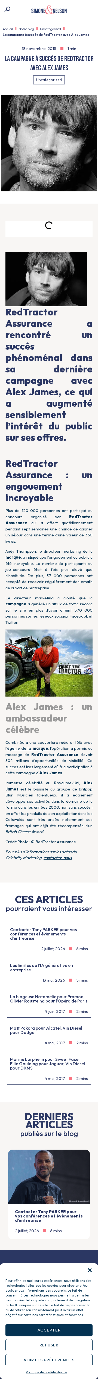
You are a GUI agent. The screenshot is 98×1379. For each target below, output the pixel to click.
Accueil (8, 29)
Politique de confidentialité (46, 1372)
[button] (90, 1270)
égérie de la (27, 748)
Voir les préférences (49, 1359)
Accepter (49, 1330)
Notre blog (26, 29)
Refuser (49, 1345)
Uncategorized (50, 29)
